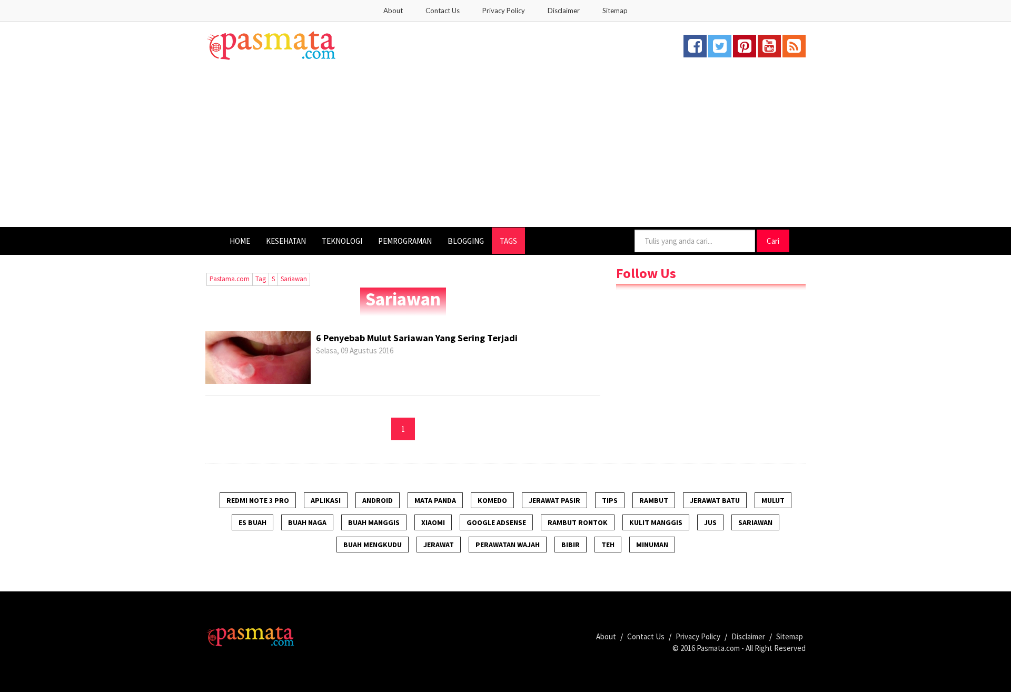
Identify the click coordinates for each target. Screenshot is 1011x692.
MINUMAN (652, 544)
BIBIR (570, 544)
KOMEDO (492, 500)
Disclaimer (564, 10)
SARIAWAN (755, 522)
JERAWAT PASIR (554, 500)
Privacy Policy (503, 10)
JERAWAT (438, 544)
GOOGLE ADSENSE (496, 522)
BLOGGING (466, 241)
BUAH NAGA (307, 522)
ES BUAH (252, 522)
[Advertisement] (505, 148)
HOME (240, 241)
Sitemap (615, 10)
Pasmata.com (718, 648)
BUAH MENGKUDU (372, 544)
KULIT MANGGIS (655, 522)
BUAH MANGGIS (374, 522)
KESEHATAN (286, 241)
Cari (773, 241)
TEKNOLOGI (342, 241)
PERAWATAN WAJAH (507, 544)
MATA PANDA (435, 500)
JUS (710, 522)
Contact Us (442, 10)
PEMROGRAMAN (405, 241)
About (393, 10)
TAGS (508, 241)
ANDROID (377, 500)
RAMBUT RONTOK (578, 522)
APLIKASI (326, 500)
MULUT (773, 500)
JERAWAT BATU (715, 500)
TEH (607, 544)
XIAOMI (433, 522)
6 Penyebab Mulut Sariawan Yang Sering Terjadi (417, 338)
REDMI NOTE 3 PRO (257, 500)
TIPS (610, 500)
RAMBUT (653, 500)
